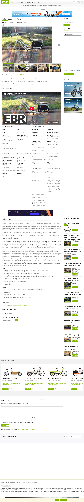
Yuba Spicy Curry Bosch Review (33, 378)
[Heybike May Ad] (73, 97)
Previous (4, 45)
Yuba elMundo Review (77, 378)
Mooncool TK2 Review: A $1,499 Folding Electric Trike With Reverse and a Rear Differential (72, 237)
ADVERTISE (10, 483)
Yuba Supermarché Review (9, 378)
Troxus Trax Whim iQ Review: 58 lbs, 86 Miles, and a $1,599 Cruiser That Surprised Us (72, 251)
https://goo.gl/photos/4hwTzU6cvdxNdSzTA (19, 305)
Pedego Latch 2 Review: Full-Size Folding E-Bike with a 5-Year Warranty (72, 308)
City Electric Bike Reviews (13, 24)
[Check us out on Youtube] (74, 2)
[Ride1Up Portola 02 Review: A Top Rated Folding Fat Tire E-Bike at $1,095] (67, 270)
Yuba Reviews (11, 22)
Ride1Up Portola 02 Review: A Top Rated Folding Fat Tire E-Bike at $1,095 (72, 265)
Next (59, 45)
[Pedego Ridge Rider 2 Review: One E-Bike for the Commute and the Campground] (67, 299)
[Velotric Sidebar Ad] (73, 112)
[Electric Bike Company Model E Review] (67, 229)
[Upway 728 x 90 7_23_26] (30, 215)
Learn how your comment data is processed (27, 429)
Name (2, 417)
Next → (81, 392)
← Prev (76, 392)
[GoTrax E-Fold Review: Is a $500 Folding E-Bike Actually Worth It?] (67, 339)
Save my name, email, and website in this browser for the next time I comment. (18, 422)
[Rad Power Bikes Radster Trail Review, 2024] (12, 371)
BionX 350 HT (9, 225)
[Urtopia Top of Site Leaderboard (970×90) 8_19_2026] (42, 16)
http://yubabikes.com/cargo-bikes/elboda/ (18, 304)
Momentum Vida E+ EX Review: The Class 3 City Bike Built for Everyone (72, 322)
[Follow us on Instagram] (79, 2)
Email (33, 417)
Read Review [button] (75, 229)
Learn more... (63, 499)
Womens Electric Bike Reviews (33, 24)
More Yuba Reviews (9, 360)
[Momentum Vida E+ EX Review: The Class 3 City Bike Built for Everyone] (67, 327)
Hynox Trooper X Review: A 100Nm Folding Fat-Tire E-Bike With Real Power (71, 280)
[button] (19, 74)
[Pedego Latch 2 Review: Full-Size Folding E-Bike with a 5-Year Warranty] (67, 313)
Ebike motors (24, 156)
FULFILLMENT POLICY (16, 483)
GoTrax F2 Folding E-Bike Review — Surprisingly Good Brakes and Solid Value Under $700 (72, 348)
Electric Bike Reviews (23, 24)
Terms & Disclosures (10, 493)
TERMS (2, 483)
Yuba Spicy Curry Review (54, 378)
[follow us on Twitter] (82, 2)
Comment (3, 405)
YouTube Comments (46, 399)
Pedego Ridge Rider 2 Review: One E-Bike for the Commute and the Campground (72, 294)
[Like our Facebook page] (77, 2)
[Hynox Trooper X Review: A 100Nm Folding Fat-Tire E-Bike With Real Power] (67, 285)
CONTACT (5, 483)
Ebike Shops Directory (68, 73)
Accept (57, 499)
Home (5, 22)
